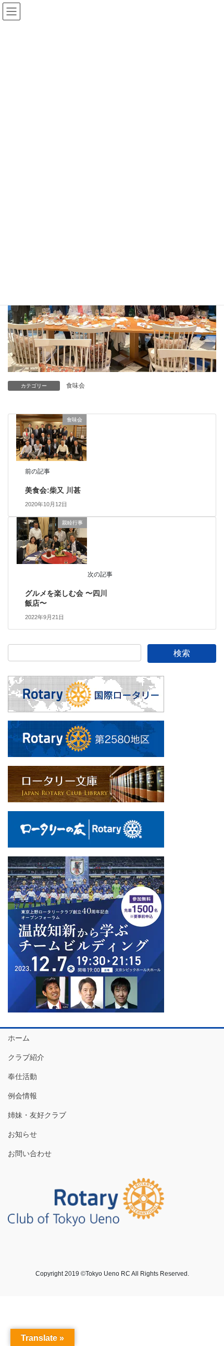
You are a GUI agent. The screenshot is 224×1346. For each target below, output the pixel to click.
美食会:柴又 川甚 (53, 490)
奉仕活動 (22, 1076)
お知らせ (22, 1134)
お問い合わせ (30, 1153)
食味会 (75, 385)
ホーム (19, 1038)
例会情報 (22, 1096)
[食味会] (51, 437)
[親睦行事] (52, 539)
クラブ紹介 (26, 1057)
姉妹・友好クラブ (37, 1115)
